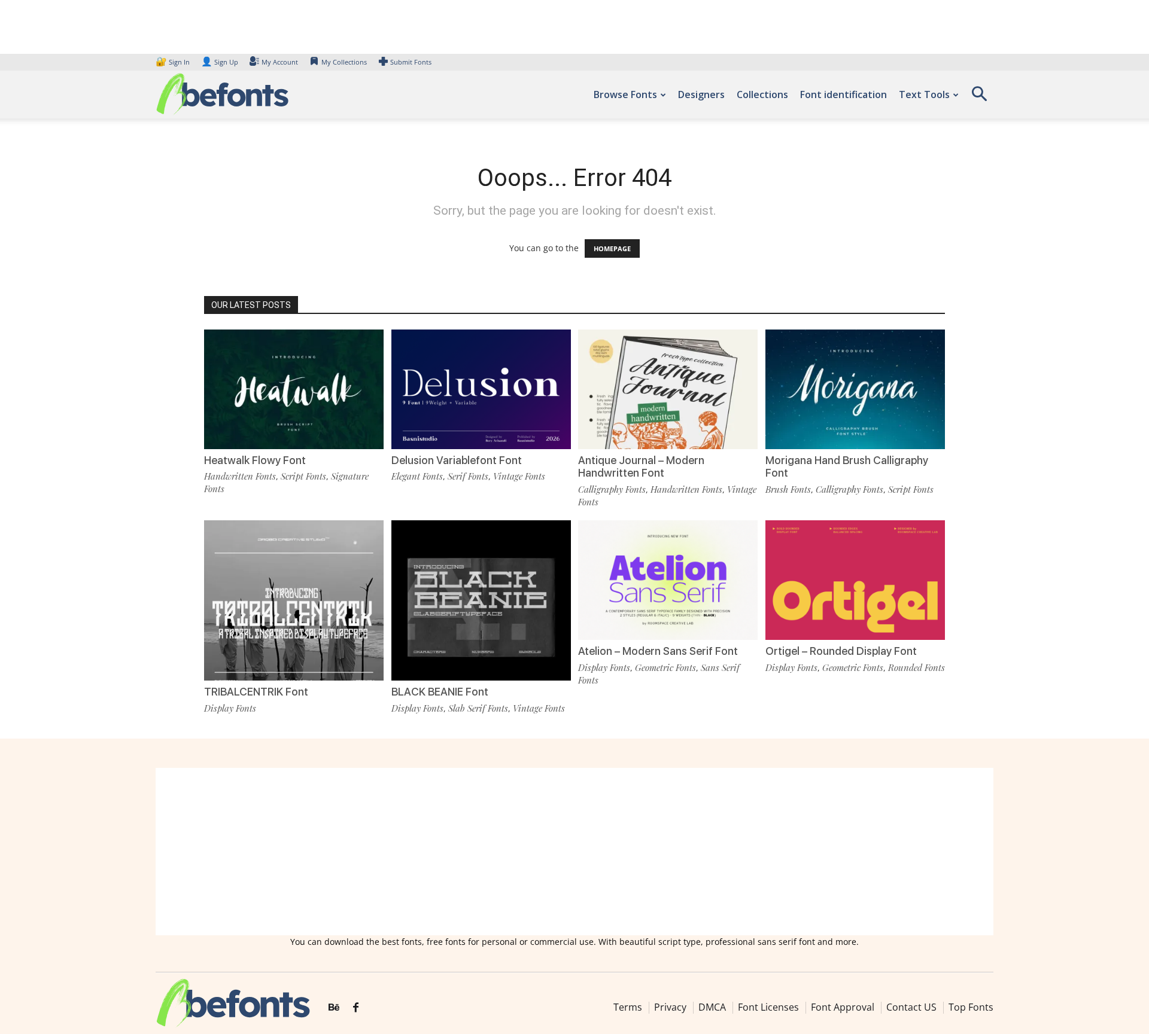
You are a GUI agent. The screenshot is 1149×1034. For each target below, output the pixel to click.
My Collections (344, 61)
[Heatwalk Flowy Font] (294, 388)
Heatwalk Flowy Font (255, 460)
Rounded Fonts (916, 667)
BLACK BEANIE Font (439, 691)
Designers (701, 94)
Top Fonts (971, 1007)
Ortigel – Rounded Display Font (841, 651)
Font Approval (842, 1007)
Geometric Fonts (665, 667)
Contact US (911, 1007)
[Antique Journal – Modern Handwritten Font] (668, 388)
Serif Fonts (468, 476)
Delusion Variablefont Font (456, 460)
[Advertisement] (574, 851)
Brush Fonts (788, 489)
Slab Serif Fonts (478, 708)
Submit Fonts (410, 61)
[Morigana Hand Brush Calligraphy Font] (855, 388)
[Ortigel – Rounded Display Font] (855, 579)
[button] (979, 97)
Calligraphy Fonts (612, 489)
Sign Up (219, 61)
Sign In (174, 61)
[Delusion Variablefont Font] (481, 388)
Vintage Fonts (519, 476)
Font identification (843, 94)
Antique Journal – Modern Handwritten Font (641, 467)
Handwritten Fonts (240, 476)
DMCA (712, 1007)
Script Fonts (303, 476)
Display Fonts (230, 708)
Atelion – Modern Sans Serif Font (658, 651)
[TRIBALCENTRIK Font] (294, 609)
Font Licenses (768, 1007)
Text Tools (924, 94)
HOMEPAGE (612, 248)
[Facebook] (355, 1008)
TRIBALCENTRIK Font (256, 691)
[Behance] (334, 1008)
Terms (627, 1007)
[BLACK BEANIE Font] (481, 609)
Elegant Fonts (417, 476)
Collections (762, 94)
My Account (280, 61)
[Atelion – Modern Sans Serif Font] (668, 579)
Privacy (670, 1007)
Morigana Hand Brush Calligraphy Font (846, 467)
